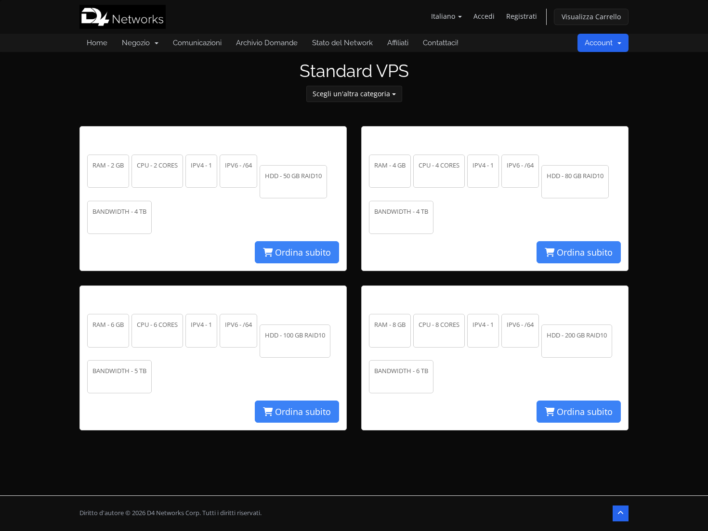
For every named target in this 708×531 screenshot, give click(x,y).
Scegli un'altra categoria (352, 93)
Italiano (444, 16)
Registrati (521, 16)
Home (97, 43)
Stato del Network (342, 43)
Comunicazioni (197, 43)
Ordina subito (302, 252)
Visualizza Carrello (591, 16)
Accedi (484, 16)
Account (600, 43)
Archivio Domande (267, 43)
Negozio (138, 43)
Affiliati (397, 43)
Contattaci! (441, 43)
